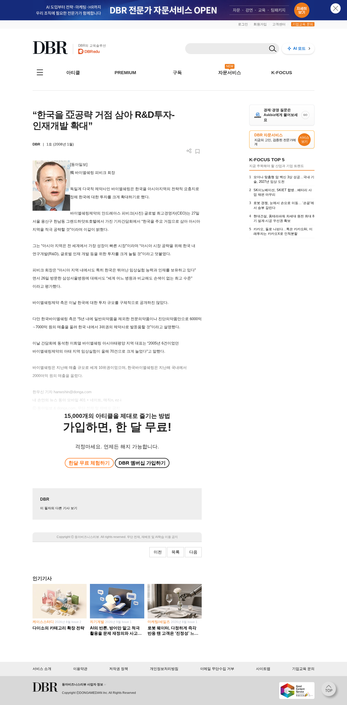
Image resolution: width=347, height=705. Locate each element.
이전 (158, 552)
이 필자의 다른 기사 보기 (58, 508)
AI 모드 (299, 48)
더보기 (189, 151)
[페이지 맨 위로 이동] (330, 690)
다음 (193, 552)
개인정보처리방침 (164, 669)
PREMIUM (125, 72)
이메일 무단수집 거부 (217, 669)
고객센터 (279, 24)
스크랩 (197, 151)
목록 (175, 552)
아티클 (73, 72)
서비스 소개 (42, 669)
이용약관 (80, 669)
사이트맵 (263, 669)
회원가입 (260, 24)
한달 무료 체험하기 (89, 463)
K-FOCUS (281, 72)
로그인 (243, 24)
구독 (177, 72)
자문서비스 (229, 72)
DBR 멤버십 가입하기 (142, 463)
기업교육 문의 (302, 24)
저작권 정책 (118, 669)
